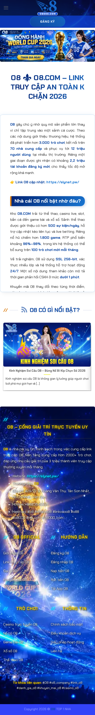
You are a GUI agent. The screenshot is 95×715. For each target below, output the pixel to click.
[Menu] (6, 7)
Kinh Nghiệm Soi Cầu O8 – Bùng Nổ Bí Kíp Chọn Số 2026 (47, 371)
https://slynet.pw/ (62, 182)
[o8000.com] (47, 8)
